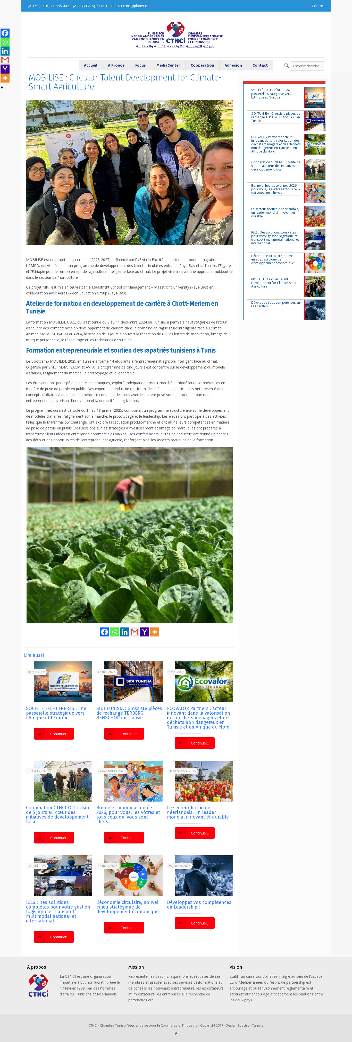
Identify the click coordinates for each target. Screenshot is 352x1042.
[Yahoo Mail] (144, 631)
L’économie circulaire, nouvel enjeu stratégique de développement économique (127, 907)
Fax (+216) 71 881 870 (96, 5)
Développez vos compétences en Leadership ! (199, 905)
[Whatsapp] (114, 631)
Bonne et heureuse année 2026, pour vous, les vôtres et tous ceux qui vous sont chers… (128, 814)
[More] (154, 631)
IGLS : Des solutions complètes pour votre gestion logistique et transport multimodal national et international (58, 912)
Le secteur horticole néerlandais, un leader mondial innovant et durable (198, 812)
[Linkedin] (124, 631)
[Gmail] (134, 631)
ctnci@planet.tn (135, 5)
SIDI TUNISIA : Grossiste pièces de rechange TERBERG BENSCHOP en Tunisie (129, 713)
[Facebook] (104, 631)
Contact (318, 5)
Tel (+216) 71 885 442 (50, 5)
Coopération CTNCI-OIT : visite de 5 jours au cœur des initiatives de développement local (58, 814)
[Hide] (2, 87)
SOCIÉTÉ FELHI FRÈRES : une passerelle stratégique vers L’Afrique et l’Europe (56, 713)
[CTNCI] (176, 34)
